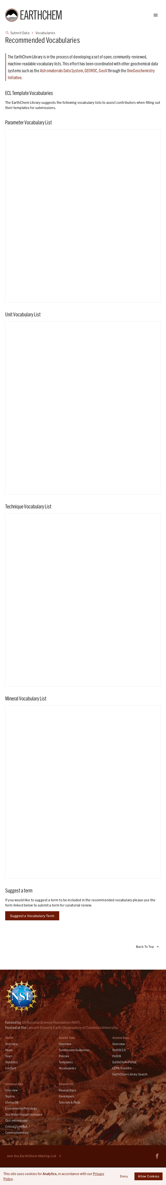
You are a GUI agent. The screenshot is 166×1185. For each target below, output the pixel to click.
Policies (64, 1056)
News (9, 1050)
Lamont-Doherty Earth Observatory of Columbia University (72, 1027)
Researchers (67, 1090)
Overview (11, 1044)
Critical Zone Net (16, 1126)
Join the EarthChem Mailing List (31, 1156)
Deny (124, 1176)
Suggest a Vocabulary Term (32, 916)
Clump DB (11, 1102)
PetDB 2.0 (119, 1050)
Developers (67, 1096)
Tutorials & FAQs (69, 1102)
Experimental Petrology (21, 1108)
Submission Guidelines (74, 1050)
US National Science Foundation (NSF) (51, 1022)
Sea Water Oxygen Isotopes (23, 1114)
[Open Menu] (155, 15)
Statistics (11, 1062)
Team (9, 1056)
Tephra (9, 1096)
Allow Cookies (148, 1176)
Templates (66, 1062)
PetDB (116, 1056)
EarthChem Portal (124, 1062)
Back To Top (145, 946)
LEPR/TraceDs (121, 1068)
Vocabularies (67, 1068)
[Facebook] (157, 1156)
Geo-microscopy (16, 1120)
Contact (10, 1068)
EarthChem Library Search (130, 1074)
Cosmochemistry (17, 1132)
